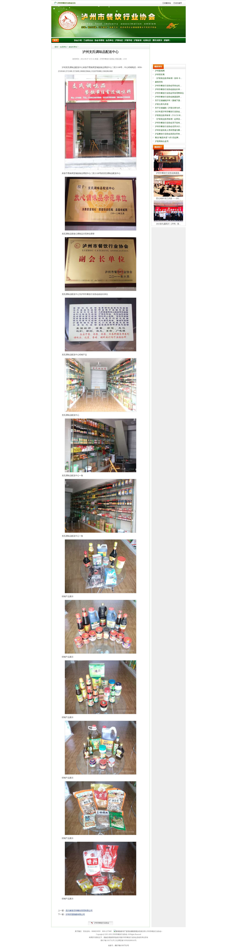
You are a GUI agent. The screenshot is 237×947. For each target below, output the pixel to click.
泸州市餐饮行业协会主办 (66, 3)
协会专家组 (99, 40)
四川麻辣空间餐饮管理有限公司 (79, 910)
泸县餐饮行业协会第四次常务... (168, 134)
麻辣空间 (159, 82)
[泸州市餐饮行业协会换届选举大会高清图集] (168, 171)
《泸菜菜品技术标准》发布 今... (168, 78)
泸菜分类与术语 (161, 104)
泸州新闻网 (160, 71)
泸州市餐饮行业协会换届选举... (168, 97)
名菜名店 (147, 40)
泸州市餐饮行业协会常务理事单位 (169, 93)
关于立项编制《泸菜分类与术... (168, 108)
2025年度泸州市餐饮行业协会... (168, 112)
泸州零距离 (160, 75)
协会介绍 (78, 40)
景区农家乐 (157, 40)
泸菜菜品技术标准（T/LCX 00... (168, 115)
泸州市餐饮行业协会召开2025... (168, 126)
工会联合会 (88, 40)
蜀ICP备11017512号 (122, 945)
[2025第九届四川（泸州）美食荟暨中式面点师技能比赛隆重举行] (168, 221)
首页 (56, 47)
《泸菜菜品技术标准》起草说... (168, 119)
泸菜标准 (138, 40)
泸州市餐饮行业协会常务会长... (168, 86)
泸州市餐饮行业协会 (101, 923)
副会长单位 (73, 47)
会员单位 (110, 40)
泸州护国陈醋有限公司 (75, 914)
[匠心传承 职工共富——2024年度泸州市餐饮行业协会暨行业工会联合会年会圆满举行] (168, 196)
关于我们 (78, 931)
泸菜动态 (119, 40)
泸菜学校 (128, 40)
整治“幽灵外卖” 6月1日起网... (167, 138)
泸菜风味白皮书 (161, 141)
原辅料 (167, 40)
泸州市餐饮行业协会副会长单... (168, 89)
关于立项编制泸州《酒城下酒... (168, 100)
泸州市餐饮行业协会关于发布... (168, 123)
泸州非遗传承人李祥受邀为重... (168, 130)
